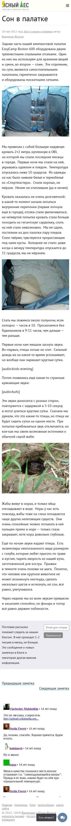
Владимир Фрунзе (12, 36)
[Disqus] (35, 749)
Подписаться (53, 635)
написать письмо (13, 816)
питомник (20, 805)
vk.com (31, 816)
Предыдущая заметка (18, 683)
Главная (7, 805)
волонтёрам (46, 805)
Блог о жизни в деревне (38, 31)
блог (33, 805)
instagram (8, 819)
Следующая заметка (54, 688)
